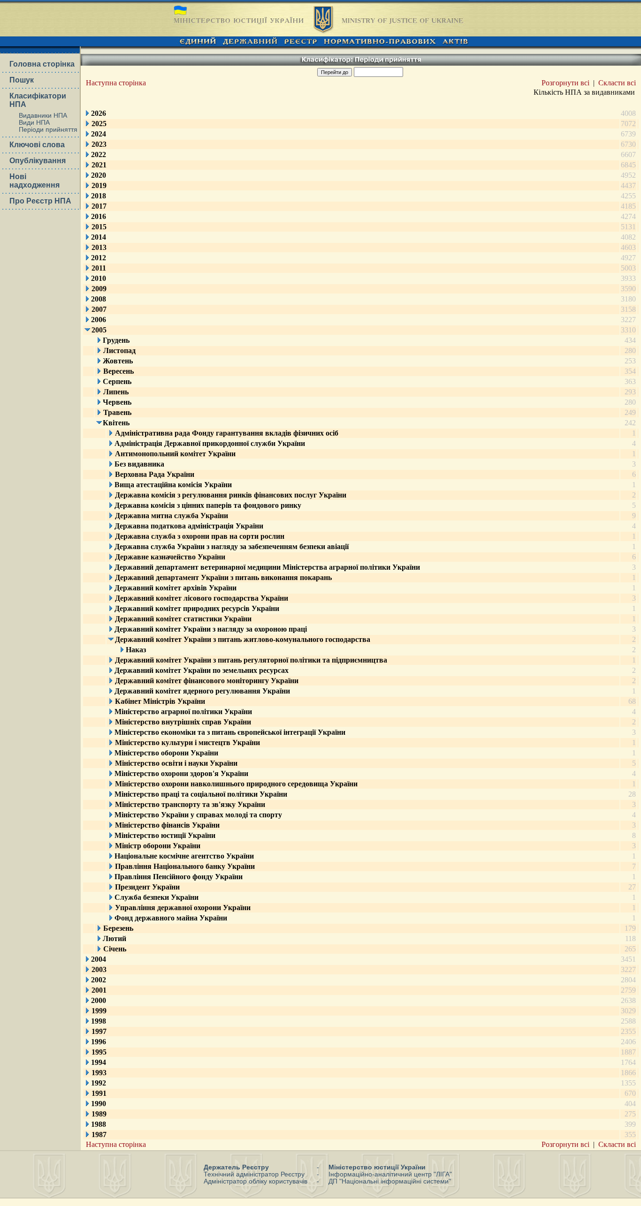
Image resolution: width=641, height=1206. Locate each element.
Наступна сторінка (116, 83)
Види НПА (34, 122)
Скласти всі (617, 83)
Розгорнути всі (565, 83)
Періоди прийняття (48, 129)
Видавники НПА (43, 115)
